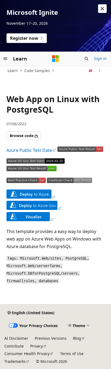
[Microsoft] (55, 58)
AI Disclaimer (16, 338)
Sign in (100, 58)
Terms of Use (72, 353)
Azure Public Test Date (29, 150)
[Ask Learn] (90, 70)
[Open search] (86, 58)
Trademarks (15, 361)
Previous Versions (51, 338)
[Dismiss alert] (102, 8)
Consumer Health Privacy (27, 353)
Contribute (14, 346)
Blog (77, 338)
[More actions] (100, 70)
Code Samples (37, 70)
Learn (13, 70)
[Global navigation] (5, 58)
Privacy (36, 346)
